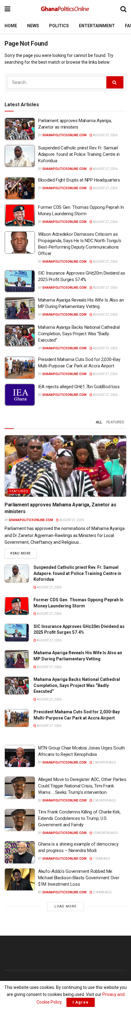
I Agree (81, 1002)
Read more (23, 553)
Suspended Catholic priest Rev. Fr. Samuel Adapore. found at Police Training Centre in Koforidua (79, 154)
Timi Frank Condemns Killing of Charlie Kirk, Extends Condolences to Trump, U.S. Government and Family (79, 818)
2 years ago (102, 892)
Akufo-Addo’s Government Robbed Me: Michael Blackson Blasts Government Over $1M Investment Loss (78, 878)
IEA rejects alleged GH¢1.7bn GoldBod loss (79, 386)
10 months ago (105, 833)
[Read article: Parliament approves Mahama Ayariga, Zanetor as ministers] (20, 129)
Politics (59, 25)
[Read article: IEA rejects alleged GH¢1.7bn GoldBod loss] (20, 395)
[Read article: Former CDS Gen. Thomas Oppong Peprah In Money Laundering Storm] (20, 215)
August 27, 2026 (105, 135)
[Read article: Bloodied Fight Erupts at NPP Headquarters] (20, 188)
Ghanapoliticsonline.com (64, 135)
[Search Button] (123, 9)
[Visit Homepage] (65, 9)
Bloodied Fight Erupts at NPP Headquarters (79, 180)
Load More (65, 906)
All (99, 422)
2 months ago (104, 762)
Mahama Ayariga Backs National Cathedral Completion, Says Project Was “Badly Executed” (78, 334)
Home (11, 25)
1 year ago (101, 858)
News (33, 25)
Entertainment (97, 25)
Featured (115, 422)
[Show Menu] (7, 9)
